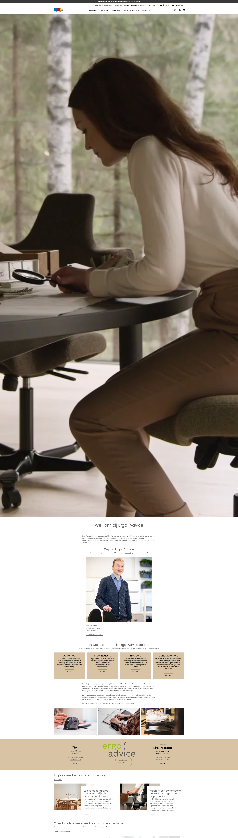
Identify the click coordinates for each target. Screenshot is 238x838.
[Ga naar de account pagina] (179, 10)
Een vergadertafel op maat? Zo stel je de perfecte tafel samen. (96, 793)
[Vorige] (93, 1)
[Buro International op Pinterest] (168, 5)
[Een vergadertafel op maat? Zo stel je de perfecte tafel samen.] (74, 801)
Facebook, (115, 703)
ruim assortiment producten (130, 538)
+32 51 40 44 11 (75, 760)
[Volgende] (145, 1)
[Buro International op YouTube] (173, 5)
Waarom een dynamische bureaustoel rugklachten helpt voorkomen (165, 793)
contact (128, 553)
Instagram (123, 703)
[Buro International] (58, 10)
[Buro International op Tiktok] (171, 5)
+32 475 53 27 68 (162, 759)
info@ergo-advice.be (75, 758)
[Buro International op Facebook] (161, 5)
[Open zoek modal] (175, 10)
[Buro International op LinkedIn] (166, 5)
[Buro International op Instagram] (163, 5)
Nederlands (179, 5)
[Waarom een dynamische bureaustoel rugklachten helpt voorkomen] (140, 801)
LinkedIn (132, 703)
